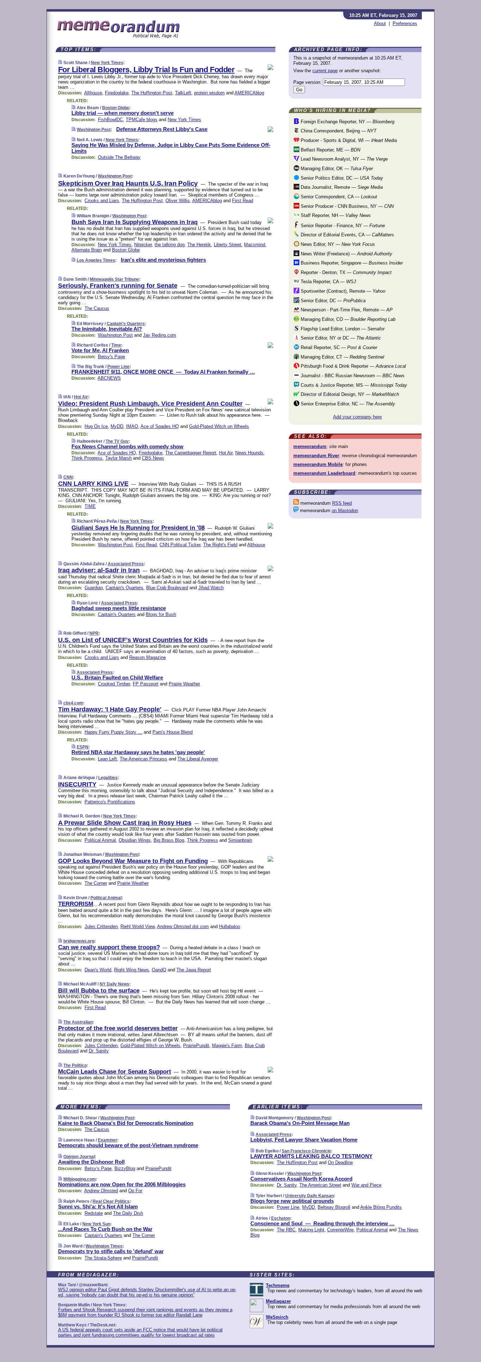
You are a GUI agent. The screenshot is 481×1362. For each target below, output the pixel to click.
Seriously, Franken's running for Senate (117, 285)
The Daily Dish (128, 1213)
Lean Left (107, 758)
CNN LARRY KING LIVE (93, 483)
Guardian (94, 587)
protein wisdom (209, 92)
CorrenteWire (340, 1229)
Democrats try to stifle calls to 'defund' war (111, 1251)
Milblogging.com (79, 1179)
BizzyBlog (124, 1168)
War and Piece (366, 1185)
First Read (242, 200)
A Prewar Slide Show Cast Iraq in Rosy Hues (125, 822)
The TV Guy (117, 441)
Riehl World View (137, 926)
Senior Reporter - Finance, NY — (342, 225)
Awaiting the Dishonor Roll (91, 1162)
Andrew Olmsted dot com (183, 926)
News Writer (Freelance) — (345, 253)
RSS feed (342, 503)
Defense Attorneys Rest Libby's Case (161, 129)
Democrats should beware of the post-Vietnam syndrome (128, 1145)
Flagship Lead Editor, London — (342, 328)
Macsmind (254, 244)
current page (325, 70)
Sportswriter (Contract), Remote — (342, 291)
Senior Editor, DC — (332, 300)
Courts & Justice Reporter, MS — (353, 385)
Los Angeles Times (96, 260)
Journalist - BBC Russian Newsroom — (352, 375)
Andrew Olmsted (101, 1190)
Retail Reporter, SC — (338, 347)
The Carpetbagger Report (190, 452)
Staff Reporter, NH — (335, 215)
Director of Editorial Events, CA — (346, 234)
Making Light (311, 1229)
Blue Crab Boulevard (167, 587)
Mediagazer (278, 1301)
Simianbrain (240, 840)
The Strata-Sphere (103, 1258)
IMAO (132, 426)
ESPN (82, 747)
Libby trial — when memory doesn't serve (122, 113)
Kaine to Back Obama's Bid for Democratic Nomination (125, 1123)
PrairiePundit (196, 1045)
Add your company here (357, 416)
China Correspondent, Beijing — (337, 130)
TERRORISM (75, 904)
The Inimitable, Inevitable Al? (106, 329)
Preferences (405, 23)
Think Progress (86, 458)
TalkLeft (183, 92)
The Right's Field (220, 544)
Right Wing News (131, 969)
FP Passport (145, 683)
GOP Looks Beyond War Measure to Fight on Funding (133, 861)
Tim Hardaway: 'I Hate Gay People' (109, 709)
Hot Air (81, 397)
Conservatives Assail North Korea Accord (301, 1179)
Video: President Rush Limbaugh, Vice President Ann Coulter (150, 403)
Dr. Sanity (99, 1050)
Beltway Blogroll (334, 1207)
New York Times (107, 63)
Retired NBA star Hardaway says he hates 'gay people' (138, 752)
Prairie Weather (184, 683)
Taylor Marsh (118, 458)
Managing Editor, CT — (341, 357)
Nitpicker (143, 244)
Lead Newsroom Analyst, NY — (343, 159)
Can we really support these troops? (109, 947)
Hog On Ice (96, 426)
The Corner (96, 883)
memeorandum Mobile (318, 464)
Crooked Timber (114, 683)
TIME (90, 506)
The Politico (75, 1065)
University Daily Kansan (309, 1196)
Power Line (118, 367)
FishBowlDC (110, 119)
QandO (159, 969)
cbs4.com (73, 703)
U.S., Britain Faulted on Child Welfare (117, 677)
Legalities (108, 778)
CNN (68, 477)
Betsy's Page (111, 356)
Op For (135, 1190)
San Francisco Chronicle (306, 1151)
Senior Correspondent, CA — (338, 196)
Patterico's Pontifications (110, 801)
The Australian (78, 1022)
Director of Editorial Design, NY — (349, 394)
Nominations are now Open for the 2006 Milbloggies (122, 1184)
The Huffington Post (151, 92)
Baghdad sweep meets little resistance (118, 608)
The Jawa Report (193, 969)
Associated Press (126, 564)
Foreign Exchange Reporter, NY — (346, 121)
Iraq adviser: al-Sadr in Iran (99, 570)
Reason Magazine (147, 657)
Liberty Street (227, 244)
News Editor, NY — (337, 244)
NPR (94, 633)
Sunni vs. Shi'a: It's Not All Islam (98, 1206)
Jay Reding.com (159, 335)
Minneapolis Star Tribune (114, 279)
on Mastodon (345, 510)
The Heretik (199, 244)
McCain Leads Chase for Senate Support (114, 1071)
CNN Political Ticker (180, 544)
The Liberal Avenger (197, 758)
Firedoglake (117, 92)
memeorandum (309, 446)
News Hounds (249, 452)
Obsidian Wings (135, 840)
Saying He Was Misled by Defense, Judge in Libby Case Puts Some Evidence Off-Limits (170, 148)
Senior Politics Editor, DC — (341, 178)
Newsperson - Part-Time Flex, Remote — (346, 309)
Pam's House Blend (172, 732)
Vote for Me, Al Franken (100, 350)
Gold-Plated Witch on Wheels (219, 426)
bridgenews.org (78, 941)
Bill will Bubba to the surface (98, 990)
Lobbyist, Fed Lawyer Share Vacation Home (303, 1140)
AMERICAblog (249, 92)
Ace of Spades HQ (159, 426)
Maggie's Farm (227, 1045)
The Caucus (97, 308)
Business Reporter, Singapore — (351, 263)
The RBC (286, 1229)
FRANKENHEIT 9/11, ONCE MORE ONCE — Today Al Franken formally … (163, 372)
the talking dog (170, 244)
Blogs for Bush (161, 614)
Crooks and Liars (102, 200)
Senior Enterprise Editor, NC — (347, 403)
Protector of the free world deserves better (118, 1028)
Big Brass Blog (169, 840)
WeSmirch (277, 1317)
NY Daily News (114, 984)
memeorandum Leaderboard (324, 473)
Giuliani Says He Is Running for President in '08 (138, 527)
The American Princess (143, 758)
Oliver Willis (177, 200)
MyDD (117, 426)
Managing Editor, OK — (336, 168)
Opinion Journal (79, 1157)
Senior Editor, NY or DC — (340, 338)
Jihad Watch (211, 587)
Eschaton (280, 1218)
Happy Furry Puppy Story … (113, 732)
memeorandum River (316, 455)
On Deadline (340, 1162)
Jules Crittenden (101, 926)
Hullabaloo (229, 926)
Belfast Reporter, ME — (329, 150)
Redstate (94, 1213)
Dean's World (98, 969)
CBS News (153, 458)
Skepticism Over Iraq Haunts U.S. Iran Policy (128, 183)
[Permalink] (60, 62)
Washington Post (94, 130)
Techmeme (277, 1285)
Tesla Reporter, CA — (327, 281)
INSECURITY (77, 784)
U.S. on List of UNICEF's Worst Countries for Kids (133, 639)
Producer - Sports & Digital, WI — (348, 140)
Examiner (107, 1140)
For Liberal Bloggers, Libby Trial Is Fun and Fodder (146, 69)
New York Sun (96, 1224)
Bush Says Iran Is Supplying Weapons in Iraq (134, 222)
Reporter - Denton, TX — (345, 272)
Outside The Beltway (119, 157)
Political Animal (100, 840)
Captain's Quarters (126, 324)
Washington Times (104, 1246)
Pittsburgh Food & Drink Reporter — (352, 366)
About (380, 23)
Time (116, 345)
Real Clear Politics (111, 1201)
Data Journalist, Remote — (341, 187)
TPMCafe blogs (141, 119)
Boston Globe (115, 108)
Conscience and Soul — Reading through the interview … (322, 1223)
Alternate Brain (86, 250)
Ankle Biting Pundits (381, 1207)
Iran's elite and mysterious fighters (163, 260)
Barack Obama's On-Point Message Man (300, 1123)
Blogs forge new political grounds (292, 1201)
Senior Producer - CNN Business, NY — (346, 206)
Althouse (93, 92)
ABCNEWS (109, 378)
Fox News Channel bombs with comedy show (127, 446)
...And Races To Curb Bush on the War (105, 1229)
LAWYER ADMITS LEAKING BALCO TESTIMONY (311, 1156)
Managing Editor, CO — (347, 319)
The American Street (320, 1185)
